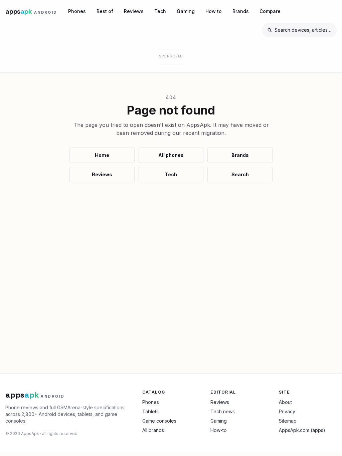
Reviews (134, 11)
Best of (105, 11)
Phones (77, 11)
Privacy (287, 411)
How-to (218, 430)
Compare (270, 11)
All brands (153, 430)
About (285, 402)
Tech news (222, 411)
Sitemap (288, 421)
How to (213, 11)
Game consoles (159, 421)
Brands (240, 11)
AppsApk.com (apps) (302, 430)
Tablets (150, 411)
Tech (160, 11)
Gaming (186, 11)
